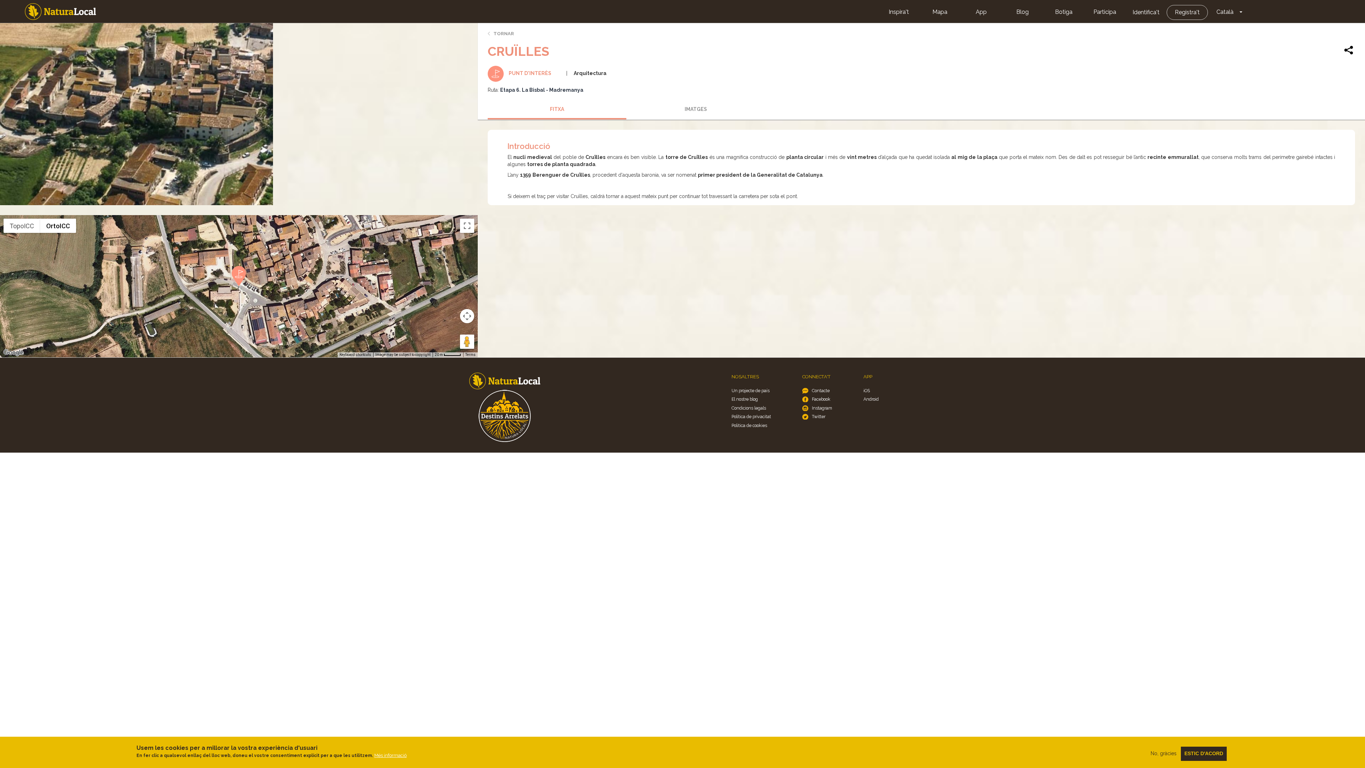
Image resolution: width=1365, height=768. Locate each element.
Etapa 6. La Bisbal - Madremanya (541, 90)
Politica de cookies (749, 425)
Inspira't (899, 12)
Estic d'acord (1203, 753)
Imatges (696, 109)
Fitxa (557, 109)
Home (60, 11)
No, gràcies (1164, 753)
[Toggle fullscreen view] (467, 226)
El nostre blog (745, 399)
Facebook (821, 399)
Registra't (1187, 12)
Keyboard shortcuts (355, 355)
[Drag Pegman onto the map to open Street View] (467, 342)
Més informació (390, 755)
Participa (1104, 12)
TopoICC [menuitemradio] (22, 226)
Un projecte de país (751, 390)
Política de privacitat (751, 416)
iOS (866, 390)
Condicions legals (749, 408)
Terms (470, 355)
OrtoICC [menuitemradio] (58, 226)
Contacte (821, 390)
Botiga (1063, 12)
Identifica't (1146, 12)
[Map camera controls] (467, 316)
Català (1224, 12)
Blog (1022, 12)
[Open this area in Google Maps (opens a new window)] (13, 352)
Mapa (939, 12)
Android (871, 399)
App (981, 12)
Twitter (818, 416)
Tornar (503, 33)
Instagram (822, 408)
